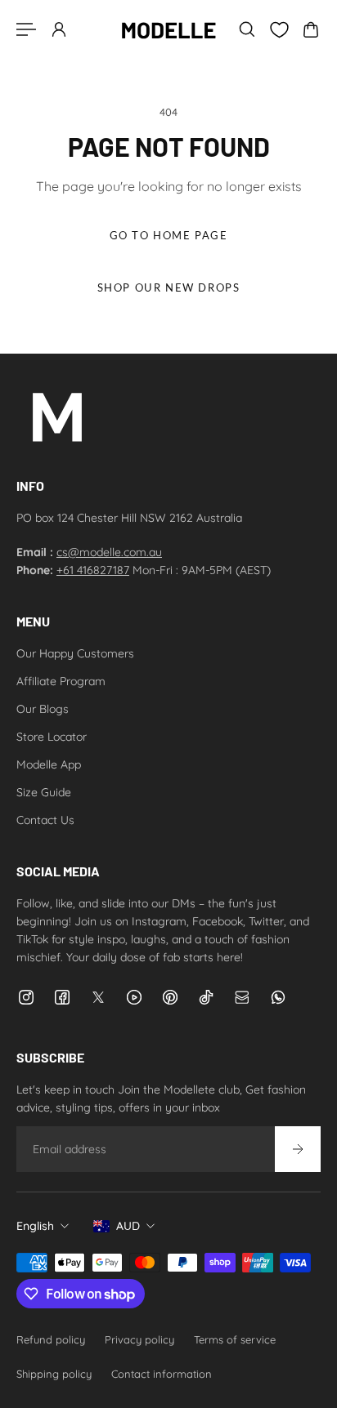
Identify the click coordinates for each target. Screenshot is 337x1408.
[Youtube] (134, 997)
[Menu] (26, 29)
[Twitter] (98, 997)
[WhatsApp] (278, 997)
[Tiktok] (206, 997)
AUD (128, 1226)
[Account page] (59, 29)
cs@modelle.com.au (109, 552)
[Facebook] (62, 997)
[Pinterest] (170, 997)
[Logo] (168, 29)
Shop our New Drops (168, 288)
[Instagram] (26, 997)
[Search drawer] (247, 29)
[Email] (242, 997)
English (35, 1226)
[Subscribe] (298, 1149)
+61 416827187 (92, 570)
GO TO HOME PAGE (169, 235)
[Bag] (310, 29)
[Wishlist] (278, 30)
